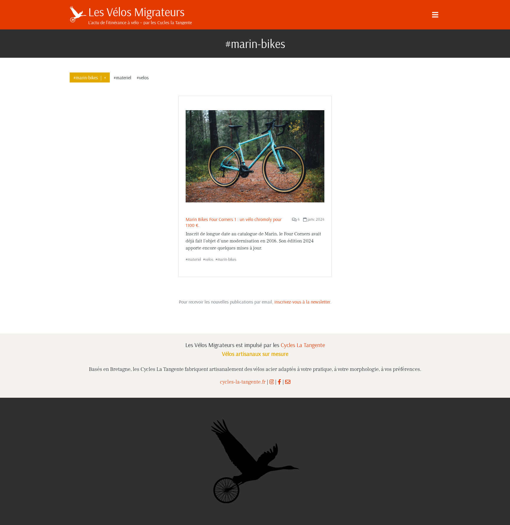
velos (209, 259)
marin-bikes (227, 259)
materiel (194, 259)
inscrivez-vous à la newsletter (302, 302)
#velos (143, 77)
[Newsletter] (287, 382)
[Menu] (435, 14)
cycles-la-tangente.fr (243, 382)
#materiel (122, 77)
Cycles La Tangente (303, 345)
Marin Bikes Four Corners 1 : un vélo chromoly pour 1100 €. (234, 222)
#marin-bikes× (89, 77)
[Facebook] (279, 382)
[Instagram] (271, 382)
